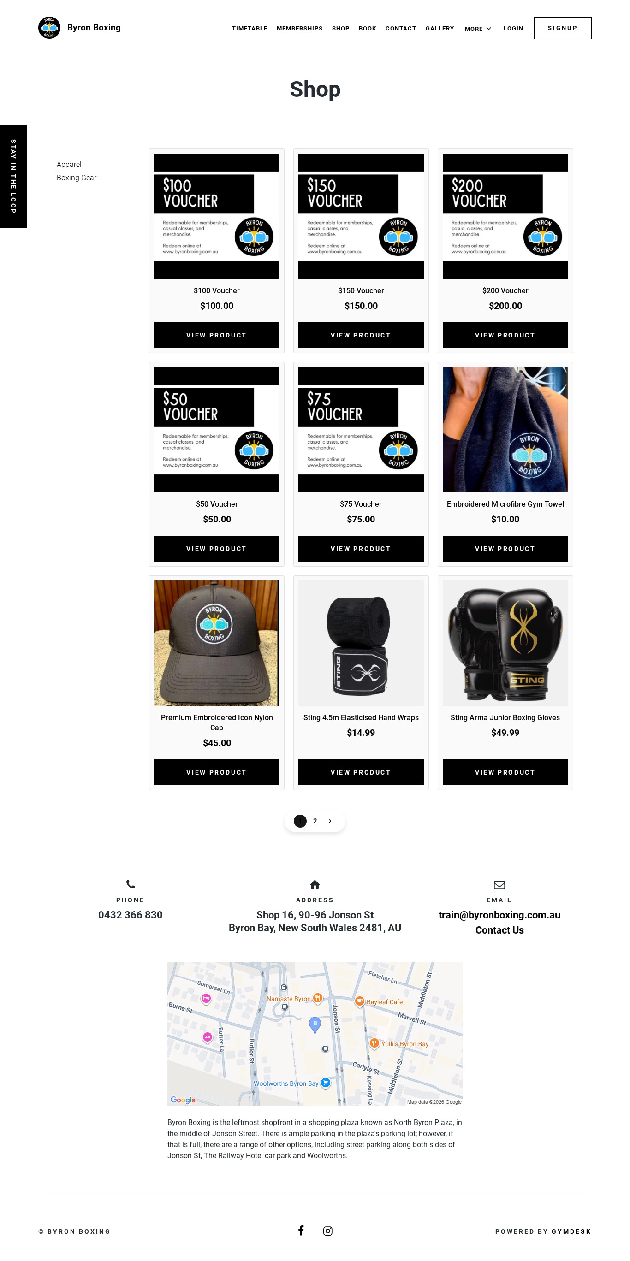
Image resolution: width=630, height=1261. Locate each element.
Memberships (300, 28)
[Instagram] (328, 1231)
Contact (401, 28)
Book (367, 28)
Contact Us (499, 930)
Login (513, 28)
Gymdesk (572, 1231)
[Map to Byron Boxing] (315, 1034)
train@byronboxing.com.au (499, 915)
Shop (341, 28)
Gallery (440, 28)
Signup (563, 27)
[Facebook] (301, 1231)
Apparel (69, 164)
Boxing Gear (76, 177)
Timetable (249, 28)
